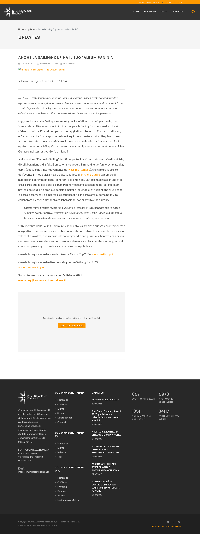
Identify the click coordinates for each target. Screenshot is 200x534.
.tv (174, 2)
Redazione (45, 63)
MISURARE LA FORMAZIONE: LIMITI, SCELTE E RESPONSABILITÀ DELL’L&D (106, 449)
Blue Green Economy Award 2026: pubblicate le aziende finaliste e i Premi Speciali (106, 416)
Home (21, 29)
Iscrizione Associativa (68, 500)
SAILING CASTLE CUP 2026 (105, 399)
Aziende (61, 495)
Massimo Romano (79, 169)
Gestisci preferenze (72, 326)
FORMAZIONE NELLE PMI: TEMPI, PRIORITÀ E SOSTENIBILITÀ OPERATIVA (105, 467)
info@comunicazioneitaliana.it (168, 526)
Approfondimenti (67, 63)
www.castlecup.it (102, 254)
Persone (61, 491)
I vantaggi (62, 486)
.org (180, 2)
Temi (59, 456)
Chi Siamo (62, 404)
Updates (31, 29)
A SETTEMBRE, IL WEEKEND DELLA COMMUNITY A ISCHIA (106, 433)
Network (61, 452)
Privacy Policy (24, 525)
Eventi (60, 408)
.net (169, 2)
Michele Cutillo (90, 174)
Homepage (62, 399)
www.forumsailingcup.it (33, 267)
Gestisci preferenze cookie (44, 525)
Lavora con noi (64, 417)
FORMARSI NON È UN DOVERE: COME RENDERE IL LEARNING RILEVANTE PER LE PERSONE (105, 486)
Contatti (61, 422)
